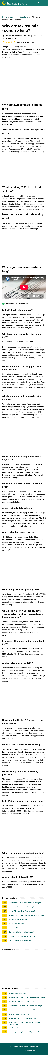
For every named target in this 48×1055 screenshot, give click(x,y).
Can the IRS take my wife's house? (21, 932)
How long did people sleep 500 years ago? (24, 1032)
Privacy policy (29, 1051)
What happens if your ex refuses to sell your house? (27, 997)
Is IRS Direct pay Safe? (17, 923)
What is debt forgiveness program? (21, 1001)
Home (4, 17)
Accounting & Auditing (19, 17)
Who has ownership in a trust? (19, 1014)
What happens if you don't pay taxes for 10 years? (27, 915)
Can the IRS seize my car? (18, 928)
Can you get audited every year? (20, 940)
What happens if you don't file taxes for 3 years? (26, 903)
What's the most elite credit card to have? (23, 1018)
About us (16, 1051)
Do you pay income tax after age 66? (22, 1010)
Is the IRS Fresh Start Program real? (22, 911)
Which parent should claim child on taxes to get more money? (25, 1023)
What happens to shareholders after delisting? (25, 1006)
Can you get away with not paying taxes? (23, 907)
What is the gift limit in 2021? (19, 919)
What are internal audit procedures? (21, 1028)
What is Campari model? (17, 993)
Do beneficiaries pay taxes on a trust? (22, 936)
